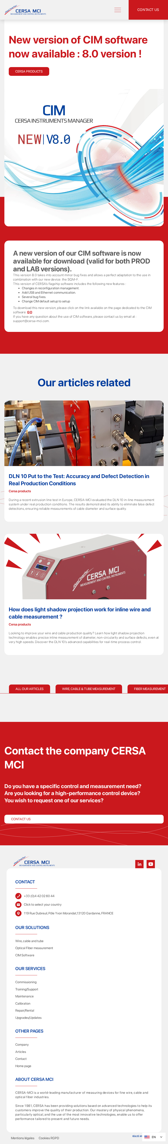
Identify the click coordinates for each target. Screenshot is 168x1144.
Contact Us (21, 819)
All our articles (30, 689)
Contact (21, 1059)
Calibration (22, 1003)
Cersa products (29, 71)
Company (22, 1045)
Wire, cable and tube (29, 941)
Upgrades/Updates (28, 1018)
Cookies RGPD (49, 1138)
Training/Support (26, 989)
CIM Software (24, 955)
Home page (23, 1066)
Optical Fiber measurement (34, 948)
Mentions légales (22, 1138)
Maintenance (24, 996)
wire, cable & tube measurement (89, 689)
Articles (20, 1052)
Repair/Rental (24, 1010)
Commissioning (26, 982)
